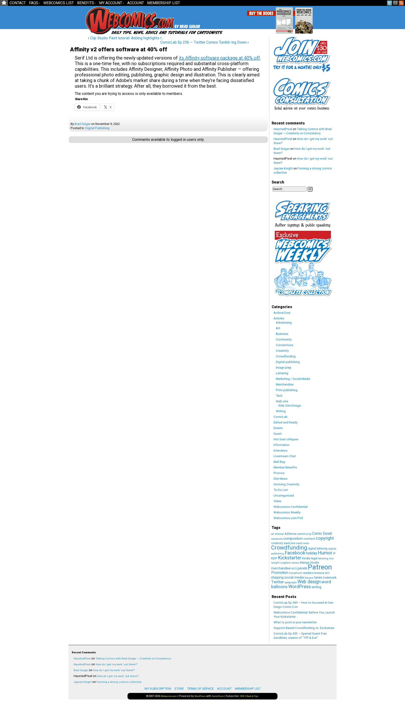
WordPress (299, 586)
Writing (281, 411)
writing (316, 587)
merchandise (281, 568)
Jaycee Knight (283, 168)
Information (281, 445)
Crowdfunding (286, 356)
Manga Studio (309, 562)
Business (282, 334)
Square (308, 577)
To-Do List (281, 490)
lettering (323, 558)
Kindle (306, 558)
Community (284, 339)
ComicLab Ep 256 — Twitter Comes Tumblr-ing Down (203, 42)
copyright (325, 538)
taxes (318, 577)
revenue (319, 573)
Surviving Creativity (286, 484)
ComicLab (281, 417)
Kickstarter (289, 558)
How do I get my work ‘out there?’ (117, 664)
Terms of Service (200, 688)
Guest (278, 433)
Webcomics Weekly (287, 512)
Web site (282, 401)
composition (293, 538)
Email (395, 3)
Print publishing (286, 390)
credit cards (302, 543)
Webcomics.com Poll (288, 518)
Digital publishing (97, 128)
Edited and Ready (285, 422)
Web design (309, 581)
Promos (279, 473)
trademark (329, 577)
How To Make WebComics (328, 19)
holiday (311, 553)
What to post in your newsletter (295, 622)
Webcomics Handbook (308, 18)
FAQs (34, 3)
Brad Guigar (82, 124)
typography (291, 582)
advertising (304, 533)
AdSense (290, 533)
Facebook (295, 553)
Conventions (284, 345)
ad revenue (277, 533)
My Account (111, 3)
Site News (280, 478)
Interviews (280, 450)
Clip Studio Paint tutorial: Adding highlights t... (127, 38)
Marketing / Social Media (293, 379)
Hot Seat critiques (286, 439)
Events (278, 428)
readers (308, 573)
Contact (18, 3)
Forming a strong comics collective (119, 682)
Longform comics (289, 562)
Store (179, 688)
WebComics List (58, 3)
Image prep (283, 367)
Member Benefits (285, 467)
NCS (294, 568)
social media (294, 577)
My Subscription (158, 688)
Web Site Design (289, 405)
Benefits (86, 3)
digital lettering (317, 548)
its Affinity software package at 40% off (219, 58)
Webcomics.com (111, 20)
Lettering (282, 373)
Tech (279, 395)
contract (309, 538)
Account (135, 3)
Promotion (279, 572)
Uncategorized (284, 495)
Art (278, 328)
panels (302, 568)
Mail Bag (279, 462)
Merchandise (284, 384)
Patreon (320, 567)
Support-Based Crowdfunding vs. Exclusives (304, 628)
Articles (279, 318)
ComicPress (218, 696)
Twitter (390, 3)
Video (277, 501)
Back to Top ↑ (253, 696)
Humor (325, 553)
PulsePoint (295, 573)
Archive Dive (282, 312)
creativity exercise (283, 543)
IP (334, 553)
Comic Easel (322, 533)
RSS (401, 3)
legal (314, 558)
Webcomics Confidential (291, 507)
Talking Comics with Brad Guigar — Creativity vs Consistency (133, 658)
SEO (327, 573)
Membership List (163, 3)
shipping (277, 577)
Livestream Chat (285, 456)
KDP (274, 558)
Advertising (284, 322)
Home (4, 3)
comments (277, 538)
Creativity (282, 350)
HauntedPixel (283, 129)
